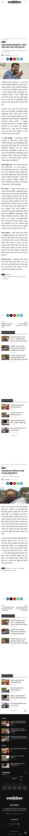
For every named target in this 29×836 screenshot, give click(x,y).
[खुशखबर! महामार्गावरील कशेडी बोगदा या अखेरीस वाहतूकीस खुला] (5, 422)
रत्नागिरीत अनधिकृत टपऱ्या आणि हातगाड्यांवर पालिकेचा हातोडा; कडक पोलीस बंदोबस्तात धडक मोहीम (18, 357)
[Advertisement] (14, 20)
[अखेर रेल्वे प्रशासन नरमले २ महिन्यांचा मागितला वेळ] (5, 414)
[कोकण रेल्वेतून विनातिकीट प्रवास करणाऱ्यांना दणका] (5, 430)
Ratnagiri (7, 38)
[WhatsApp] (17, 59)
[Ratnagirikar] (2, 55)
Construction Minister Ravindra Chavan (10, 276)
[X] (11, 59)
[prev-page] (2, 364)
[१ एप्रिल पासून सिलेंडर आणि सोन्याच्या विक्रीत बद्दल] (5, 407)
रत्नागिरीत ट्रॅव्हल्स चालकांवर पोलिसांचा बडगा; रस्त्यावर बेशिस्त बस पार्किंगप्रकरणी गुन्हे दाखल (18, 348)
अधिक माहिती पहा (14, 435)
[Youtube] (18, 824)
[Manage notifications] (25, 833)
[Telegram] (21, 59)
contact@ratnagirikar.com (17, 813)
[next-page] (5, 364)
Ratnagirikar (7, 55)
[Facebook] (7, 59)
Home (2, 38)
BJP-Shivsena (8, 274)
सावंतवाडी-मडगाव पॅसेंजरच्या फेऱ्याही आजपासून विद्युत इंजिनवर (6, 325)
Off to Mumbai (22, 276)
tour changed (5, 278)
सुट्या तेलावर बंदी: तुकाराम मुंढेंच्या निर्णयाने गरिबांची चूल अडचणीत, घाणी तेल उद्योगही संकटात (18, 723)
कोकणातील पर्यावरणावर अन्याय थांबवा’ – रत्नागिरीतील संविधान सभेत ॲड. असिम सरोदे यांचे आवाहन (18, 339)
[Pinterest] (14, 59)
